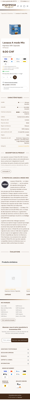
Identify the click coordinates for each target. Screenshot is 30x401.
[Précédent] (2, 29)
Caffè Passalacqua (20, 308)
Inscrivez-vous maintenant (19, 340)
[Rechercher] (17, 6)
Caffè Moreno (19, 306)
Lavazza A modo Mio (23, 146)
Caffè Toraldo (19, 312)
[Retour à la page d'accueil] (7, 6)
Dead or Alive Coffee (20, 316)
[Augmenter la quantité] (10, 77)
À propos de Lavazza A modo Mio (15, 178)
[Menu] (27, 6)
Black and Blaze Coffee (6, 308)
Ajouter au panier (15, 77)
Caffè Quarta (19, 310)
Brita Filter (3, 310)
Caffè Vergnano (19, 314)
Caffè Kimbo (4, 314)
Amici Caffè (3, 306)
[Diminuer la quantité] (3, 77)
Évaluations (15, 252)
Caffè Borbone (4, 312)
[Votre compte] (21, 6)
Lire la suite (5, 171)
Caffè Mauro (4, 316)
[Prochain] (28, 29)
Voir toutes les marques (8, 320)
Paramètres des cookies (15, 395)
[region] (15, 29)
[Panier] (24, 6)
